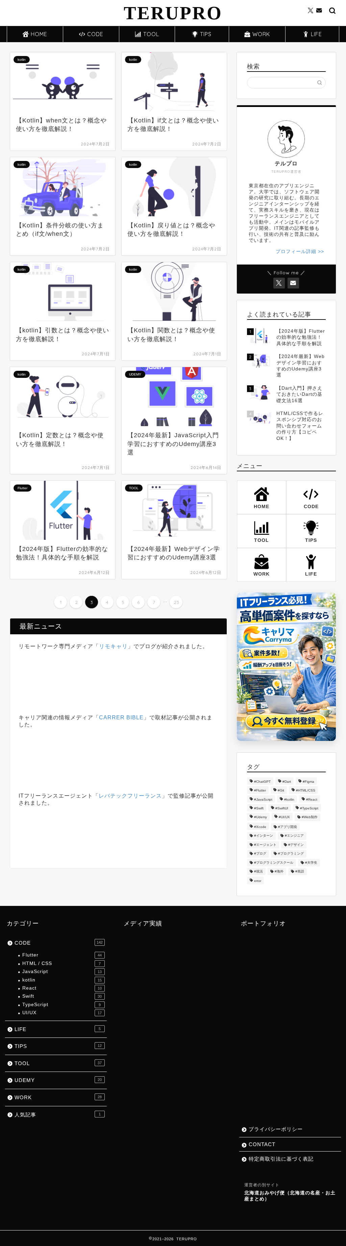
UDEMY (58, 1080)
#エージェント (265, 845)
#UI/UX (284, 817)
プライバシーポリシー (276, 1129)
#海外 (279, 871)
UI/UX (62, 1012)
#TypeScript (309, 808)
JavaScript (62, 971)
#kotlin (289, 799)
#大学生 (311, 862)
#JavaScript (263, 799)
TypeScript (61, 1004)
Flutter (62, 955)
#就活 (258, 871)
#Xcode (260, 827)
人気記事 (58, 1114)
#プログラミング (291, 854)
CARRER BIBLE (121, 717)
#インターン (263, 836)
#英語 (299, 871)
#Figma (308, 781)
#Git (281, 791)
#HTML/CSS (305, 791)
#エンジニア (294, 836)
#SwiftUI (281, 808)
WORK (261, 34)
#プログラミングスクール (273, 862)
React (62, 988)
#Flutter (260, 791)
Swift (62, 996)
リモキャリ (113, 646)
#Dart (286, 781)
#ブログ (260, 854)
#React (311, 799)
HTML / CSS (61, 963)
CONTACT (262, 1144)
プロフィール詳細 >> (300, 251)
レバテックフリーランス (130, 796)
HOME (39, 34)
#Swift (259, 808)
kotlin (62, 979)
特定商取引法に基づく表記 (281, 1159)
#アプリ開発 (287, 827)
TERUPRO (173, 13)
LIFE (316, 34)
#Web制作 (310, 817)
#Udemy (260, 817)
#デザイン (296, 845)
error (257, 881)
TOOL (151, 34)
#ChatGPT (262, 781)
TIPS (206, 34)
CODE (95, 34)
